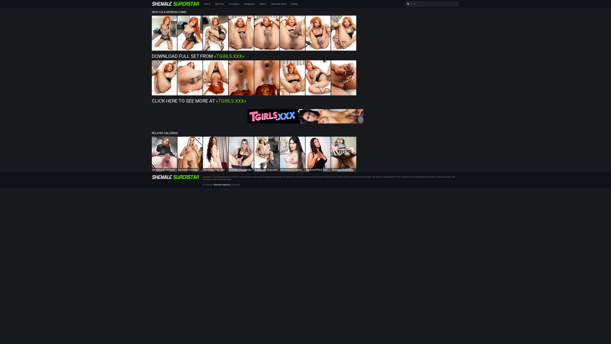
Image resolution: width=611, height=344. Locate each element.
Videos (262, 4)
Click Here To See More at (199, 101)
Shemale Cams (278, 4)
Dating (294, 4)
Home (207, 4)
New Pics (219, 4)
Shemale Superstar (222, 185)
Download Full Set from (198, 56)
